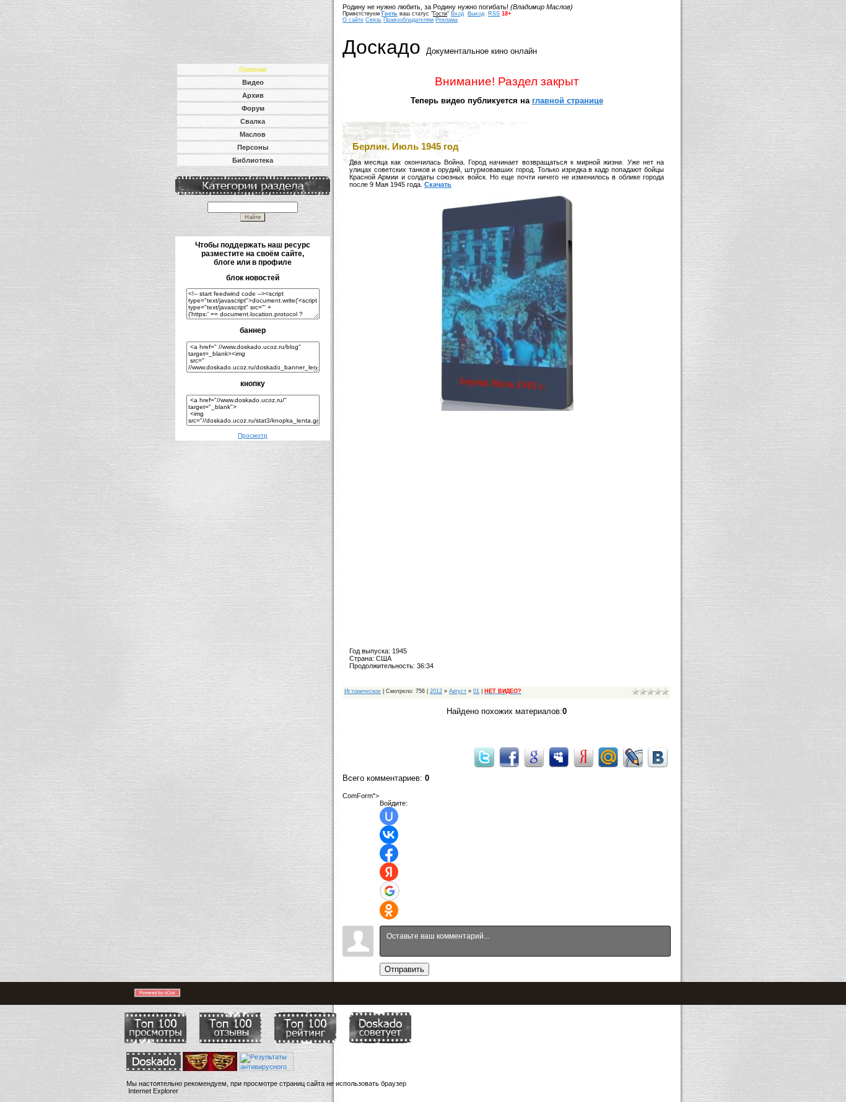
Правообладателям (408, 20)
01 (476, 691)
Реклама (446, 20)
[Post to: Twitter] (484, 756)
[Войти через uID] (389, 816)
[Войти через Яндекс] (389, 872)
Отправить (404, 969)
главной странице (567, 100)
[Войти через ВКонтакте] (389, 834)
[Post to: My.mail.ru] (608, 756)
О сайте (353, 20)
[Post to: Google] (533, 756)
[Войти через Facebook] (389, 853)
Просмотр (253, 435)
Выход (476, 14)
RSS (494, 14)
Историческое (362, 691)
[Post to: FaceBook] (509, 756)
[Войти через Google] (389, 891)
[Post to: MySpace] (558, 756)
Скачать (437, 184)
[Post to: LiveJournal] (633, 756)
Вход (457, 14)
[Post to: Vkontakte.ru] (657, 756)
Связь (373, 20)
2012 (436, 691)
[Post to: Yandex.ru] (583, 756)
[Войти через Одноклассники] (389, 910)
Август (457, 691)
